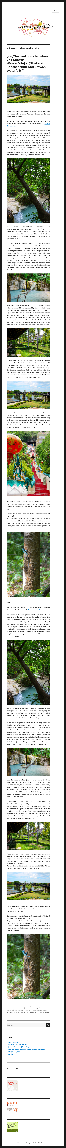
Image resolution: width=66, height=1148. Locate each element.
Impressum (21, 1143)
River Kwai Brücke (30, 1010)
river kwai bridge (19, 1010)
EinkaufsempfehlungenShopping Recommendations (26, 1049)
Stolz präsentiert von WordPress (35, 1143)
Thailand (27, 1007)
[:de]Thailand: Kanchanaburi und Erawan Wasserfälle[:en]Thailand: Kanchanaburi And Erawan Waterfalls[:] (27, 63)
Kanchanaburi (10, 1010)
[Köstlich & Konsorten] (28, 1127)
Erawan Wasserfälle (33, 1008)
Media (10, 1054)
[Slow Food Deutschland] (28, 1085)
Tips (21, 1012)
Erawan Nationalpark (21, 1008)
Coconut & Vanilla (11, 1143)
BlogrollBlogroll (14, 1052)
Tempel (45, 1010)
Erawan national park (35, 610)
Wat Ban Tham (33, 1012)
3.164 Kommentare (43, 1012)
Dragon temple (11, 1008)
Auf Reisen (18, 1007)
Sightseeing (38, 1010)
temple (9, 1012)
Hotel (40, 1008)
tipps (17, 1012)
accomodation (35, 1007)
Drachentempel (44, 1007)
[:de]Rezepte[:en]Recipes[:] (17, 1044)
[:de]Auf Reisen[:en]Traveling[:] (19, 1047)
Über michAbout (14, 1042)
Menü (56, 11)
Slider (22, 1007)
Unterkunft (25, 1012)
